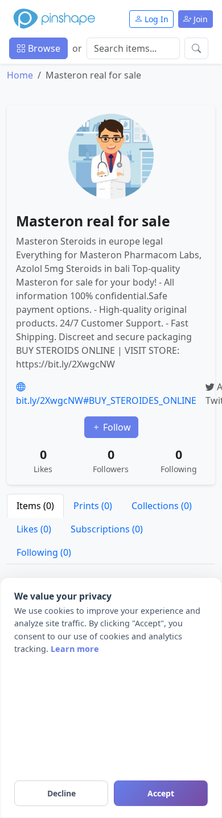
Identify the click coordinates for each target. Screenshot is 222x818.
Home (20, 75)
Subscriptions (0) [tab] (107, 529)
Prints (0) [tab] (92, 505)
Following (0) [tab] (44, 552)
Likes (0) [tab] (34, 529)
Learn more (75, 648)
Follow (116, 427)
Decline (61, 793)
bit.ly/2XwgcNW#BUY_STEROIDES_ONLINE (106, 400)
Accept (160, 793)
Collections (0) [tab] (161, 505)
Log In (155, 19)
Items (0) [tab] (35, 505)
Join (199, 19)
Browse (43, 48)
